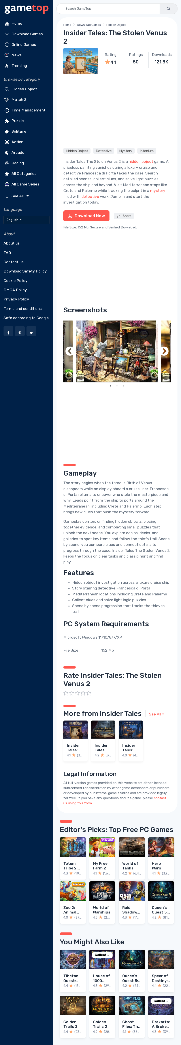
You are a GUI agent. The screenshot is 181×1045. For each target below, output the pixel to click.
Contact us (14, 262)
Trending (19, 65)
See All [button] (15, 196)
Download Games (27, 34)
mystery (157, 190)
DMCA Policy (15, 290)
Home (16, 23)
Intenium (147, 151)
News (16, 55)
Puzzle (17, 121)
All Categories (23, 173)
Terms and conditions (23, 308)
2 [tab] (117, 386)
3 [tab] (123, 386)
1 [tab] (110, 386)
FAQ (7, 252)
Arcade (17, 152)
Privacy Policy (16, 299)
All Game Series (25, 184)
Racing (17, 163)
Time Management (28, 110)
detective (90, 196)
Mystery (125, 151)
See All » (156, 714)
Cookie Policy (16, 280)
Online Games (23, 44)
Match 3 (18, 99)
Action (17, 142)
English (12, 220)
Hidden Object (24, 89)
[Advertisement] (117, 110)
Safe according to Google (26, 318)
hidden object (141, 161)
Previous (70, 351)
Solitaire (18, 131)
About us (12, 243)
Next (164, 351)
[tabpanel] (117, 351)
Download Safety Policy (25, 271)
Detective (104, 151)
